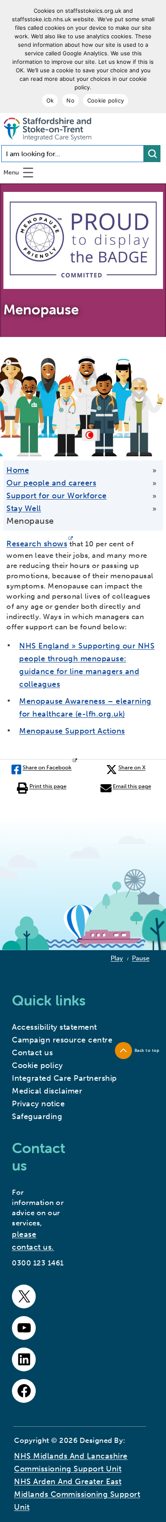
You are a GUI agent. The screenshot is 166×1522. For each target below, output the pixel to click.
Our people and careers (51, 483)
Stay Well (23, 508)
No (70, 100)
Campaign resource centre (62, 1040)
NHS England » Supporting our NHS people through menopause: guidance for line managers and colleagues (87, 665)
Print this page (47, 786)
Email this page (132, 786)
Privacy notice (38, 1103)
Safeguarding (37, 1116)
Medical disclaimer (47, 1091)
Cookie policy (105, 100)
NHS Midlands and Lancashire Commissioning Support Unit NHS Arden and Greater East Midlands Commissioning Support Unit (77, 1481)
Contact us (32, 1052)
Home (17, 470)
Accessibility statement (54, 1027)
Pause (140, 958)
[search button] (152, 153)
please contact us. (33, 1241)
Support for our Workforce (56, 495)
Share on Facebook (47, 767)
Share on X (132, 767)
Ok (50, 100)
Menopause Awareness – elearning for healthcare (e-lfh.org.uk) (85, 708)
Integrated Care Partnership (64, 1078)
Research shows (36, 543)
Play (117, 958)
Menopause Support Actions (72, 731)
